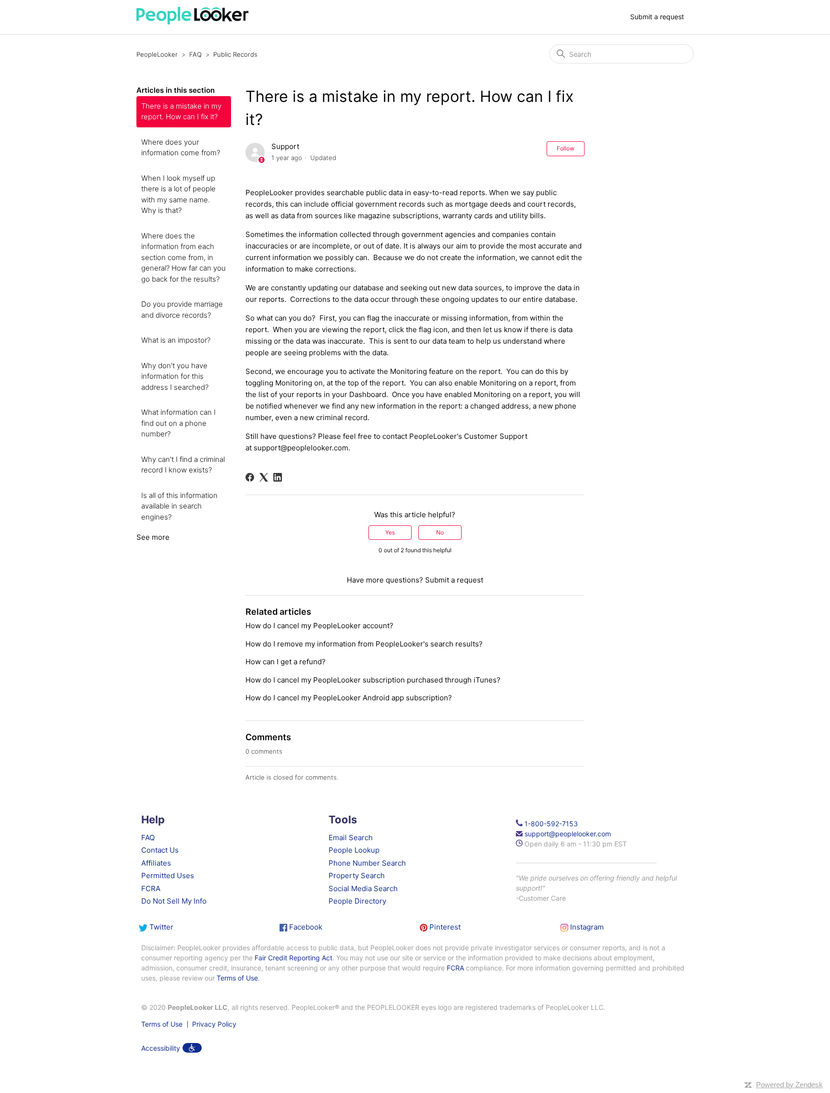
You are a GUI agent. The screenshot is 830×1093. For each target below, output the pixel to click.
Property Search (357, 875)
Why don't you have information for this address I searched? (174, 376)
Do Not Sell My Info (174, 901)
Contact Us (160, 850)
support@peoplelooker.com (301, 447)
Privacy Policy (214, 1024)
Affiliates (156, 863)
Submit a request (657, 16)
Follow (565, 148)
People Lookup (354, 850)
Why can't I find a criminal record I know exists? (183, 465)
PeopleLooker (157, 54)
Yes (390, 532)
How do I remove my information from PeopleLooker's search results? (364, 643)
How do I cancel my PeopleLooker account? (319, 625)
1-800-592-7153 (551, 824)
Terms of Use (237, 978)
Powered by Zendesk (789, 1085)
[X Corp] (263, 477)
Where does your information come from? (180, 147)
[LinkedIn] (277, 477)
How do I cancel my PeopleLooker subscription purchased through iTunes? (372, 679)
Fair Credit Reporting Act (293, 958)
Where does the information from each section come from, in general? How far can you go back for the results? (183, 257)
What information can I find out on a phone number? (178, 423)
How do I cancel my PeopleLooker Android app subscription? (348, 697)
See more (153, 537)
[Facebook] (249, 477)
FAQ (195, 54)
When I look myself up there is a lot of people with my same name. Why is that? (178, 194)
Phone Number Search (367, 863)
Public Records (235, 54)
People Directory (357, 901)
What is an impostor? (175, 340)
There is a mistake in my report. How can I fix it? (181, 111)
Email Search (351, 837)
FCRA (150, 888)
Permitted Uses (167, 875)
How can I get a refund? (285, 661)
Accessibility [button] (160, 1048)
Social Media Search (363, 888)
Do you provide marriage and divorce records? (182, 309)
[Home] (192, 21)
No (440, 532)
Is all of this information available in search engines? (179, 506)
